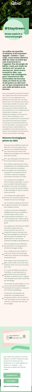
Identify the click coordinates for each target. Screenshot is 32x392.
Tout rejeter (11, 381)
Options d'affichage (11, 386)
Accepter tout (12, 375)
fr (2, 3)
